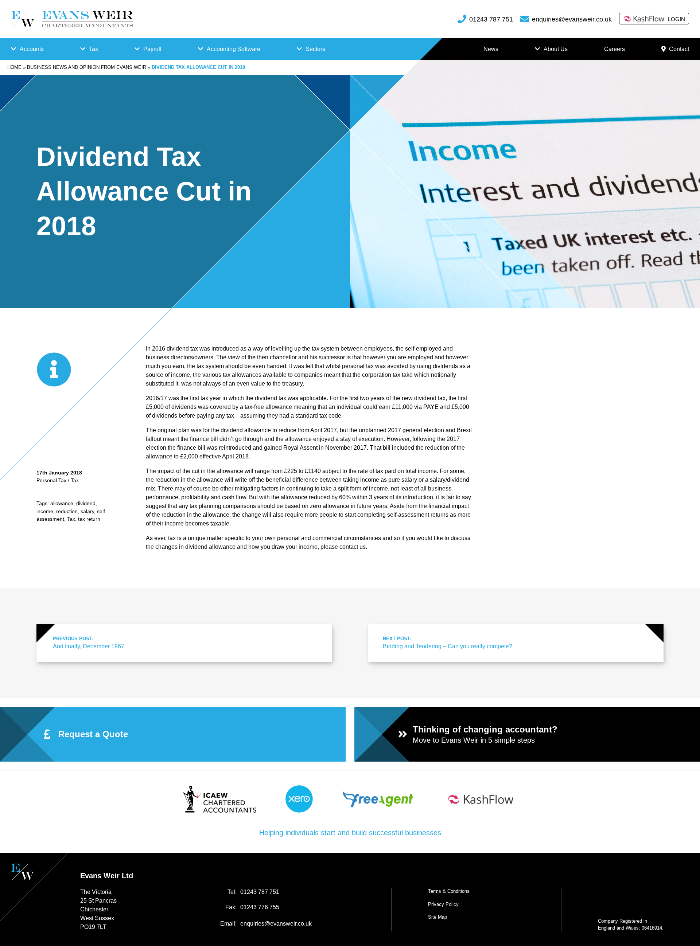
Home (14, 67)
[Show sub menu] (13, 49)
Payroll (152, 49)
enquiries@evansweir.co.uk (572, 19)
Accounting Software (233, 49)
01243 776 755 (259, 907)
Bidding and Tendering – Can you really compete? (447, 642)
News (490, 49)
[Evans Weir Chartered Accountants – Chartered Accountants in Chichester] (72, 19)
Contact (679, 49)
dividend (86, 503)
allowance (61, 503)
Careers (614, 49)
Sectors (315, 49)
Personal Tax (51, 480)
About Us (556, 49)
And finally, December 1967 (88, 642)
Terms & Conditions (449, 891)
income (44, 511)
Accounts (32, 49)
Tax (93, 49)
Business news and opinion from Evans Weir (86, 67)
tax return (89, 519)
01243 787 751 (491, 19)
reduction (67, 511)
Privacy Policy (443, 904)
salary (87, 511)
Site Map (437, 917)
